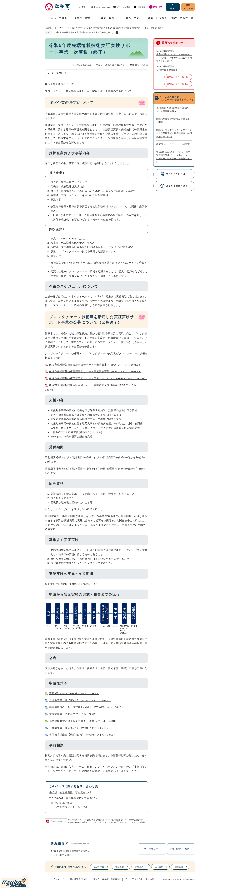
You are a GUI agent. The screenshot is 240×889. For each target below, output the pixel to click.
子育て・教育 (82, 18)
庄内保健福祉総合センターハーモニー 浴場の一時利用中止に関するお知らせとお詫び (174, 57)
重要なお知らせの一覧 (177, 77)
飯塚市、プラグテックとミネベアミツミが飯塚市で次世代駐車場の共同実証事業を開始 (174, 133)
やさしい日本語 (123, 7)
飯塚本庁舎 (99, 867)
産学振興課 (98, 28)
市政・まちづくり (182, 18)
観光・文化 (132, 18)
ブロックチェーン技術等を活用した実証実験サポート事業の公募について (88, 91)
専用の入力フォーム (72, 766)
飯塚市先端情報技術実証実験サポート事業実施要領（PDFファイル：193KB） (95, 371)
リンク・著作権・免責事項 (106, 879)
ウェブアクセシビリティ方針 (139, 879)
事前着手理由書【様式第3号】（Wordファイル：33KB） (82, 734)
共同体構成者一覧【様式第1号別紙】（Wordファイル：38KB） (86, 707)
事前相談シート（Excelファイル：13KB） (74, 693)
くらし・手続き (57, 18)
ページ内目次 (58, 73)
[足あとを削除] (117, 32)
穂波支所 (119, 867)
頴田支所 (179, 867)
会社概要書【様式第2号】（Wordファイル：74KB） (80, 727)
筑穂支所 (139, 867)
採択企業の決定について (59, 84)
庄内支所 (159, 867)
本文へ (84, 7)
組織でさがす (76, 28)
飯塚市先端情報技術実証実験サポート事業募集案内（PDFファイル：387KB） (95, 364)
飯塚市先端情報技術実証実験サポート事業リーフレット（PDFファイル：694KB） (98, 378)
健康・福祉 (107, 18)
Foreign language (102, 7)
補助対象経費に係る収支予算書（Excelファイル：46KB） (83, 721)
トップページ (61, 28)
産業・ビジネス (157, 18)
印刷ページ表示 (140, 65)
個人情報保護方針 (78, 879)
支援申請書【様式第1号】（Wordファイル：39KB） (80, 700)
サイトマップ (57, 879)
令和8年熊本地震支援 (167, 70)
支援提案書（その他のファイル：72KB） (73, 714)
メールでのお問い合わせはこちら (69, 807)
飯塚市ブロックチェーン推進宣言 (173, 144)
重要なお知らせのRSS (177, 84)
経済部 (53, 792)
